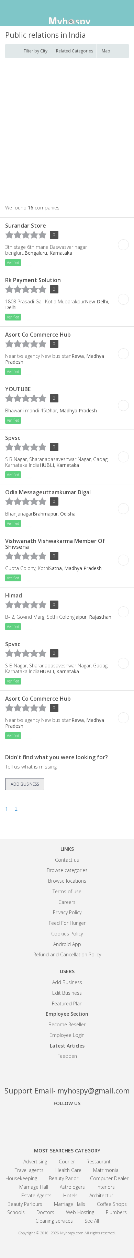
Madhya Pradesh (78, 410)
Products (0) (60, 263)
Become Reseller (67, 1024)
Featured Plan (67, 1003)
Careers (67, 902)
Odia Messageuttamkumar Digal (48, 492)
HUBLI (47, 465)
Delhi (10, 307)
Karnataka (60, 253)
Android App (67, 944)
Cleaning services (54, 1221)
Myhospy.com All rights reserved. (88, 1232)
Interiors (106, 1187)
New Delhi (96, 301)
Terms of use (67, 891)
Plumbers (116, 1212)
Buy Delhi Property (123, 244)
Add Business (67, 982)
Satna (55, 568)
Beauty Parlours (25, 1204)
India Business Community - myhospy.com (67, 13)
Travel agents (29, 1170)
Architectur (101, 1195)
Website (50, 263)
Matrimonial (106, 1170)
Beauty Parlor (63, 1178)
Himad (13, 595)
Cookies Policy (67, 933)
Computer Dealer (109, 1178)
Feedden (67, 1056)
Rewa (77, 356)
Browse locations (67, 881)
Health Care (68, 1170)
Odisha (68, 513)
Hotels (70, 1195)
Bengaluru (35, 253)
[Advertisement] (67, 131)
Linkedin (91, 1122)
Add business (25, 784)
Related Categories (74, 51)
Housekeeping (21, 1178)
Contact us (67, 860)
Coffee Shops (112, 1204)
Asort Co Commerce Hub (38, 334)
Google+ (67, 1122)
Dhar (51, 410)
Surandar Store (25, 225)
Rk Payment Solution (33, 280)
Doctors (45, 1212)
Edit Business (67, 993)
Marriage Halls (69, 1204)
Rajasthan (100, 617)
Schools (16, 1212)
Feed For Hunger (67, 923)
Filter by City (35, 51)
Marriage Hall (33, 1187)
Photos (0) (69, 263)
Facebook (43, 1122)
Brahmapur (45, 513)
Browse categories (67, 870)
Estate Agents (36, 1195)
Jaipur (80, 617)
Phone (31, 263)
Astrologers (72, 1187)
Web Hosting (80, 1212)
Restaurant (99, 1161)
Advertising (35, 1161)
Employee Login (67, 1035)
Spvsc (12, 437)
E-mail (40, 263)
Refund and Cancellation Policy (67, 954)
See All (92, 1221)
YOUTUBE (18, 389)
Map (106, 51)
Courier (67, 1161)
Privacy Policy (67, 912)
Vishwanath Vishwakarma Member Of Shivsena (55, 544)
